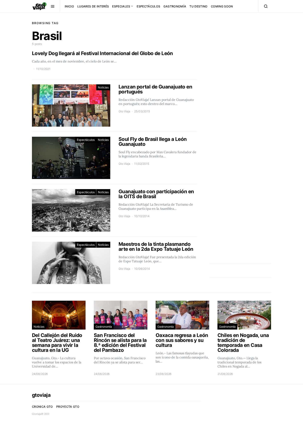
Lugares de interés (93, 6)
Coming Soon (222, 6)
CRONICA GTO (42, 406)
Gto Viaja (124, 111)
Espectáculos (148, 6)
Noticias (103, 87)
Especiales (121, 6)
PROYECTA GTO (67, 406)
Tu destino (198, 6)
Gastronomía (174, 6)
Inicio (69, 6)
